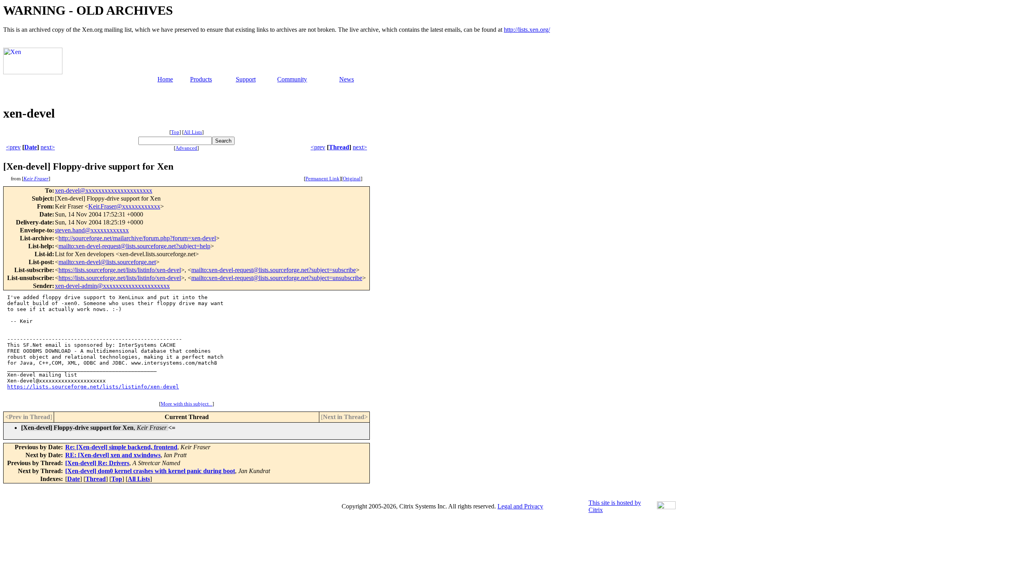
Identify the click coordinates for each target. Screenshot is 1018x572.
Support (246, 79)
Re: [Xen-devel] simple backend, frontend (121, 447)
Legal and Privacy (520, 506)
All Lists (193, 132)
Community (292, 79)
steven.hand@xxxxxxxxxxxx (92, 230)
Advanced (186, 148)
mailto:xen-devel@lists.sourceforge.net (107, 262)
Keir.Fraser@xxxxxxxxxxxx (124, 206)
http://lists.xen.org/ (527, 29)
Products (201, 79)
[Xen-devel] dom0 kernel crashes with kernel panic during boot (150, 471)
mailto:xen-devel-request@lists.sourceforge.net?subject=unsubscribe (276, 277)
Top (175, 132)
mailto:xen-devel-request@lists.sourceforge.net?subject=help (134, 246)
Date (30, 147)
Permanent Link (322, 179)
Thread (339, 147)
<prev (13, 147)
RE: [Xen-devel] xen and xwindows (113, 455)
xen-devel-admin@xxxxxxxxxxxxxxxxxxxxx (112, 285)
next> (48, 147)
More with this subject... (186, 404)
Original (352, 179)
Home (165, 79)
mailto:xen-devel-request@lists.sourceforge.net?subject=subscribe (273, 270)
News (346, 79)
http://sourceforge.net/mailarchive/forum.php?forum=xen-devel (137, 238)
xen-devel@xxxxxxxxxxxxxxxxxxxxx (103, 190)
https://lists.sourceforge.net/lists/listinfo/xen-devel (119, 270)
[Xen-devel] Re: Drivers (97, 463)
